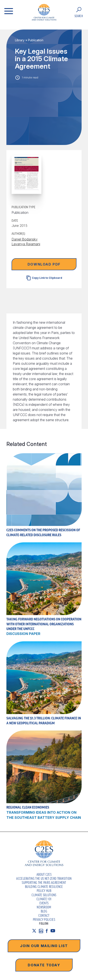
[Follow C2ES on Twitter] (35, 931)
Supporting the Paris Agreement (44, 882)
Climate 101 (44, 899)
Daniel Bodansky (25, 239)
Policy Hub (44, 891)
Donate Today (44, 965)
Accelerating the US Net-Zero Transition (44, 878)
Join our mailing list (44, 946)
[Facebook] (48, 931)
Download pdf (44, 264)
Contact (43, 915)
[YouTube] (54, 931)
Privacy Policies (44, 919)
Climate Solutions (44, 895)
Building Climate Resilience (44, 886)
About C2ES (44, 874)
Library (20, 40)
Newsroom (44, 907)
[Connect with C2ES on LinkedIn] (42, 931)
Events (44, 903)
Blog (44, 911)
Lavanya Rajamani (26, 244)
